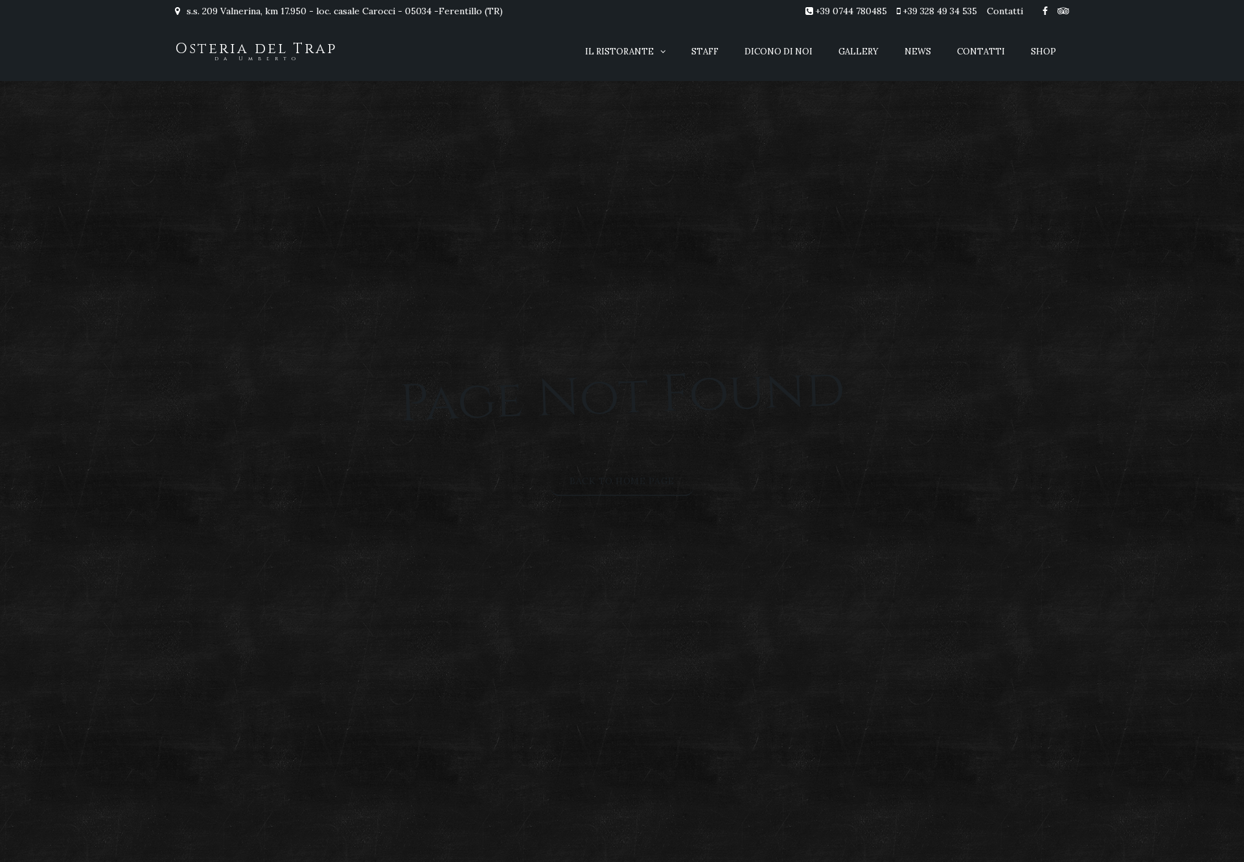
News (917, 51)
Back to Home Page (622, 481)
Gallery (858, 51)
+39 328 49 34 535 (940, 11)
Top (1213, 831)
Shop (1043, 51)
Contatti (1005, 11)
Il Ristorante (619, 51)
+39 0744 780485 (851, 11)
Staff (705, 51)
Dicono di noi (778, 51)
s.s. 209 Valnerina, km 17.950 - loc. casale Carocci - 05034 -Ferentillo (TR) (343, 11)
